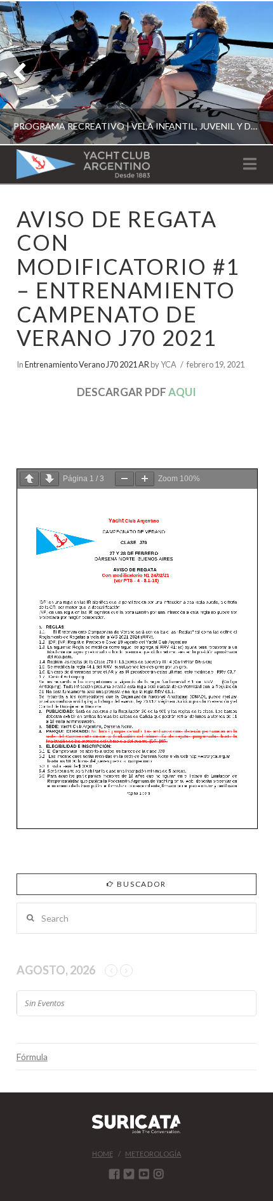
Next (246, 72)
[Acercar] (144, 479)
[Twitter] (129, 1173)
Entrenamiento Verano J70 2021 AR (87, 364)
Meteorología (153, 1154)
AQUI (182, 392)
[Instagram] (159, 1173)
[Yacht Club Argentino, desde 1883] (83, 164)
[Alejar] (124, 479)
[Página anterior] (29, 479)
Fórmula (32, 1056)
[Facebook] (114, 1173)
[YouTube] (144, 1173)
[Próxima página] (49, 479)
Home (102, 1154)
